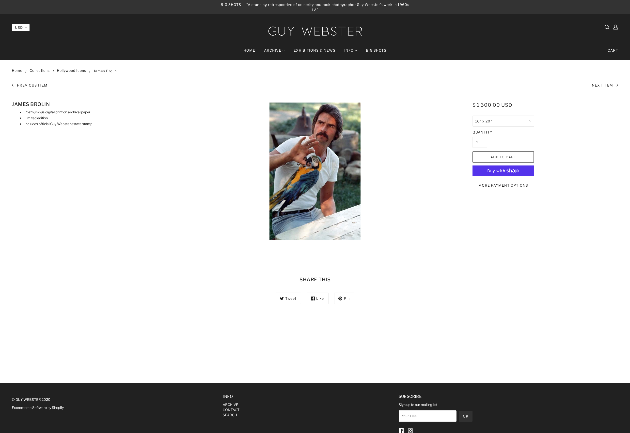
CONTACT (231, 410)
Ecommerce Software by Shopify (38, 407)
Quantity (479, 132)
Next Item (602, 85)
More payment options (503, 185)
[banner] (315, 31)
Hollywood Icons (71, 71)
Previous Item (32, 85)
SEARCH (230, 415)
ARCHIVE (230, 405)
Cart (613, 50)
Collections (40, 71)
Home (17, 71)
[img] (606, 26)
